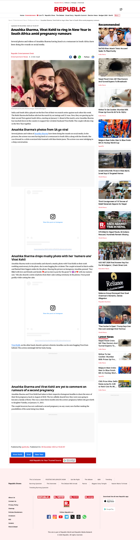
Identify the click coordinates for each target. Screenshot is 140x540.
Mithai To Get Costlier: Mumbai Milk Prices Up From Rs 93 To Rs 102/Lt (113, 111)
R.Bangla (73, 3)
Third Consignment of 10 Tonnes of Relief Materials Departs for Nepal (112, 202)
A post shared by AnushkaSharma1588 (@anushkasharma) (53, 340)
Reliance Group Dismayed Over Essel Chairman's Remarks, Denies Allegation (113, 296)
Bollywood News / (34, 20)
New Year (39, 454)
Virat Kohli (15, 345)
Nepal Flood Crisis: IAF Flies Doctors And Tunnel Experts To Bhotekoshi (113, 80)
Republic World (58, 3)
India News (102, 54)
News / (11, 20)
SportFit (101, 146)
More (116, 15)
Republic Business (104, 302)
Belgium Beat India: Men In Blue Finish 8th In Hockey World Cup (114, 141)
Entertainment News (19, 57)
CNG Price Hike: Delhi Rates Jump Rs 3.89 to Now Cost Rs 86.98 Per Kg (108, 385)
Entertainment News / (21, 20)
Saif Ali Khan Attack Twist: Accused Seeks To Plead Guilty (112, 49)
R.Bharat (67, 3)
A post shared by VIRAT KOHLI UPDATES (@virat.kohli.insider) (53, 249)
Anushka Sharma (41, 133)
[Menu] (120, 9)
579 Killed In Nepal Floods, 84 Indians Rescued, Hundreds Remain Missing (113, 233)
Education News (103, 268)
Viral (29, 454)
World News (102, 177)
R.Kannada (81, 3)
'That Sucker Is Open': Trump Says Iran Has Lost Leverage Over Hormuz (114, 327)
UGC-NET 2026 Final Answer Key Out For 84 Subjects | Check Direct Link (113, 263)
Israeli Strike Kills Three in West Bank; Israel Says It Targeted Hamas (114, 172)
